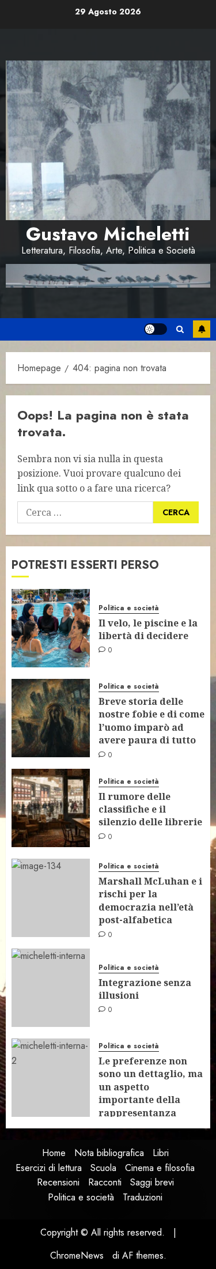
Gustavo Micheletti (108, 234)
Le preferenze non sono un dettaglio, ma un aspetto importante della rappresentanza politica (150, 1093)
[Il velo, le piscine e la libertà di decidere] (51, 628)
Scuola (103, 1167)
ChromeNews (77, 1255)
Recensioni (58, 1182)
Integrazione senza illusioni (144, 989)
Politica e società (128, 608)
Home (54, 1153)
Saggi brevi (152, 1182)
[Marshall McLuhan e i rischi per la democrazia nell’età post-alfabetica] (51, 898)
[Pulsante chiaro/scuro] (155, 329)
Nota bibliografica (109, 1153)
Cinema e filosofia (160, 1167)
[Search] (180, 329)
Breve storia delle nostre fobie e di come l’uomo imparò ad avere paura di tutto (151, 720)
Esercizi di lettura (49, 1167)
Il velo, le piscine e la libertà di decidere (148, 629)
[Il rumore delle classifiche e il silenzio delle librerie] (51, 808)
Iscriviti (201, 329)
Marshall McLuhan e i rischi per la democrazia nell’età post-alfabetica (150, 900)
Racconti (105, 1182)
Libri (161, 1153)
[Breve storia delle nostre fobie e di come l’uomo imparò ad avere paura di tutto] (51, 718)
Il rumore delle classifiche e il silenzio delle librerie (150, 809)
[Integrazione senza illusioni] (51, 988)
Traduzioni (142, 1197)
